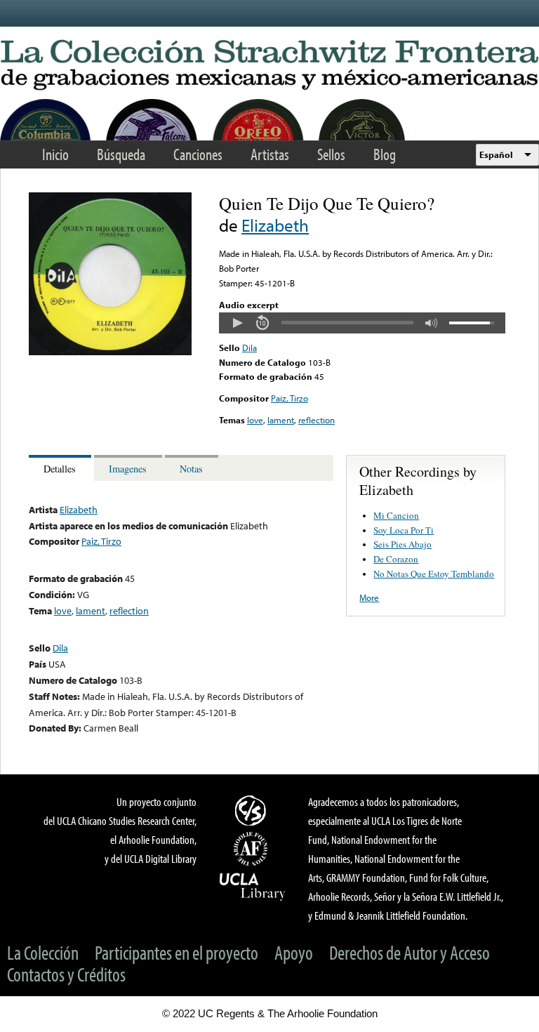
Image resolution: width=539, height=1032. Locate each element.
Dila (249, 347)
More (369, 597)
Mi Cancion (396, 515)
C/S (253, 810)
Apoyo (293, 952)
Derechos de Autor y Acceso (409, 952)
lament (280, 419)
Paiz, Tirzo (289, 398)
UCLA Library (253, 886)
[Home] (269, 65)
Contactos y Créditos (66, 974)
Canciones (197, 154)
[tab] (61, 468)
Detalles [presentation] (60, 468)
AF (253, 848)
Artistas (270, 154)
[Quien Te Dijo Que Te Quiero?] (110, 351)
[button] (237, 323)
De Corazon (395, 559)
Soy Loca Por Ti (403, 530)
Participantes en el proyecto (176, 952)
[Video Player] (362, 322)
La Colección (43, 952)
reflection (316, 419)
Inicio (55, 154)
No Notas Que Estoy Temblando (433, 573)
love (255, 419)
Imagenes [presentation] (128, 468)
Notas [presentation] (191, 468)
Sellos (331, 154)
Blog (384, 154)
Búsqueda (121, 154)
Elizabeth (275, 225)
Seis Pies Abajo (402, 544)
